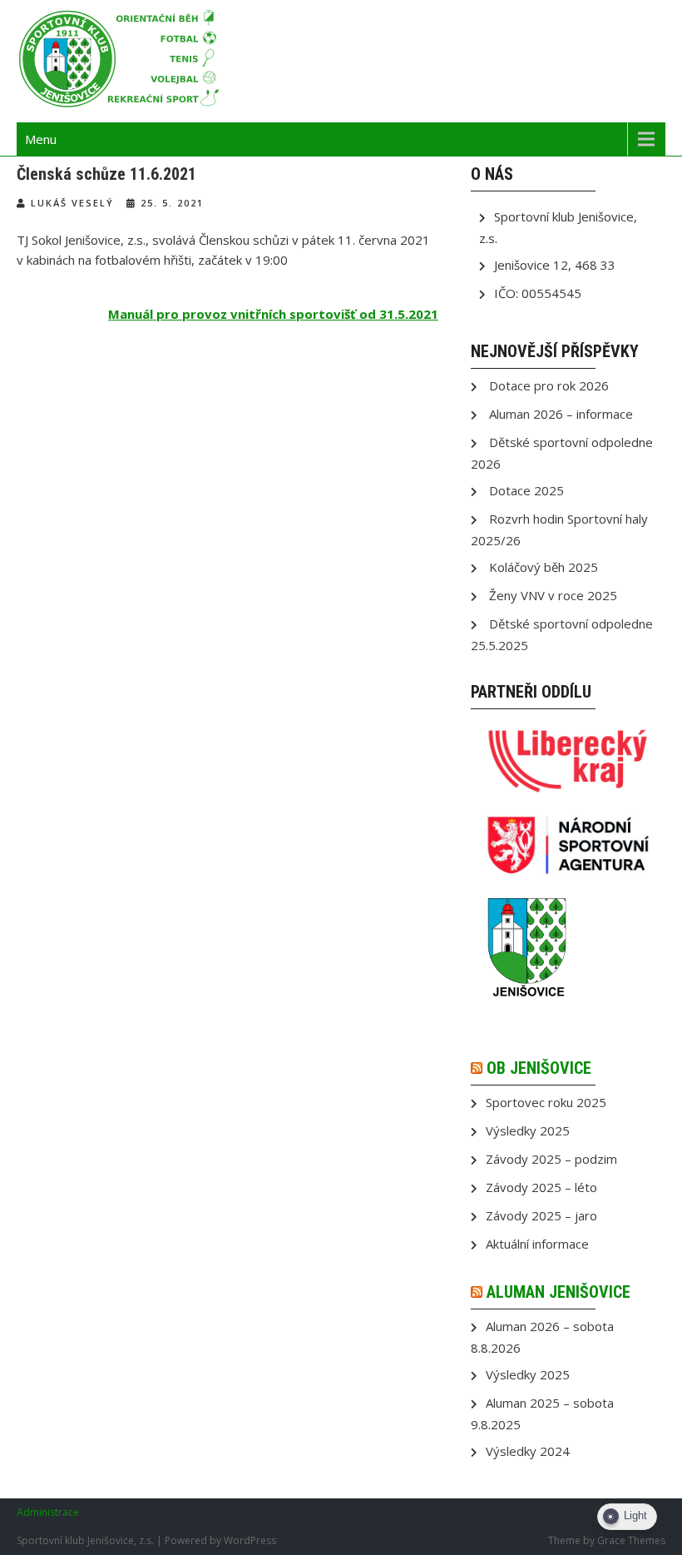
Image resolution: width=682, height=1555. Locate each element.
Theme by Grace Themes (606, 1540)
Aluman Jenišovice (558, 1292)
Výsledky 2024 (528, 1451)
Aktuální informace (537, 1243)
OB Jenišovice (539, 1068)
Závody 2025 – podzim (551, 1158)
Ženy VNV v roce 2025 (553, 595)
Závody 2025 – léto (541, 1187)
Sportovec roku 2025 (546, 1102)
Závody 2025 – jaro (541, 1215)
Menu (41, 139)
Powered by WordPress (220, 1540)
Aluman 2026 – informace (561, 413)
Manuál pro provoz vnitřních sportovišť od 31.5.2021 (273, 314)
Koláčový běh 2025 (543, 567)
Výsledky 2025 (528, 1130)
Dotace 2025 (526, 490)
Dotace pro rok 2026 (549, 385)
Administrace (48, 1512)
